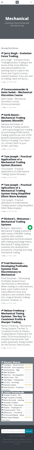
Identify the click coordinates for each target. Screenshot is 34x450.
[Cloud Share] (2, 2)
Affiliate (22, 439)
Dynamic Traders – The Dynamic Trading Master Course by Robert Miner (11, 395)
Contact (18, 442)
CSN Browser (27, 442)
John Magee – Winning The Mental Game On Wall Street (12, 380)
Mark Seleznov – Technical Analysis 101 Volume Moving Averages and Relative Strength (12, 387)
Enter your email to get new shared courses (14, 431)
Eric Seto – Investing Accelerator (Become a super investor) (12, 382)
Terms (4, 442)
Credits (11, 442)
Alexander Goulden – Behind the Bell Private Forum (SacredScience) (13, 403)
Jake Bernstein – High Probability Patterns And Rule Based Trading (12, 370)
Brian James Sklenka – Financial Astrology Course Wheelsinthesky (12, 417)
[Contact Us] (30, 227)
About (5, 439)
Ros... (4, 256)
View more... (6, 390)
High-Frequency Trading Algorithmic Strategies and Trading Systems (12, 398)
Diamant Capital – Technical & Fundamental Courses (11, 385)
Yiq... (4, 177)
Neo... (5, 149)
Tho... (4, 107)
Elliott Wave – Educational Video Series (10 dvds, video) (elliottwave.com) (12, 405)
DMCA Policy (13, 439)
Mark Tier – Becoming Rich (13, 375)
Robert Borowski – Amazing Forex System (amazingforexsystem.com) (13, 400)
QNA (28, 439)
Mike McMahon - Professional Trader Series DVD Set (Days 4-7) (12, 372)
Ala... (4, 82)
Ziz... (4, 303)
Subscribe (29, 431)
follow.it (22, 436)
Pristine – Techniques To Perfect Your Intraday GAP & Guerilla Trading (12, 408)
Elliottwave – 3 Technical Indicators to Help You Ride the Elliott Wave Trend (12, 413)
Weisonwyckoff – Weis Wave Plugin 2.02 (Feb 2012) (12, 410)
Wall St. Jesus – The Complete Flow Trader (10, 377)
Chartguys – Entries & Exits (13, 365)
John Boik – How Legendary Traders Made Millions (13, 367)
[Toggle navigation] (31, 2)
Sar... (4, 211)
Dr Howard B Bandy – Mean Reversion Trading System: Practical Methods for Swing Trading (13, 415)
